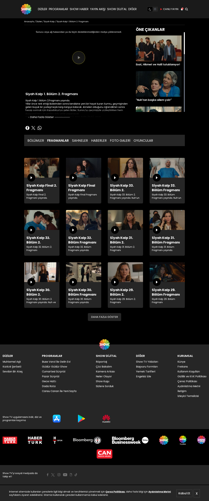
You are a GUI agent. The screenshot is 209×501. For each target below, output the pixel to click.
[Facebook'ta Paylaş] (27, 128)
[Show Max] (201, 440)
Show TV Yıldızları (147, 362)
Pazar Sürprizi (50, 376)
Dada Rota (49, 386)
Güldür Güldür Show (54, 366)
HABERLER (99, 140)
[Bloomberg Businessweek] (130, 440)
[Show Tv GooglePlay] (81, 419)
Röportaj (101, 362)
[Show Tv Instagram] (58, 474)
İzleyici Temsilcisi (188, 396)
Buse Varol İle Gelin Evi (56, 362)
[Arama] (186, 9)
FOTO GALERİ (120, 140)
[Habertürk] (10, 440)
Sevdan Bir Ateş (13, 371)
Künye (181, 362)
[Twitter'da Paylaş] (33, 128)
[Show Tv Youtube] (65, 474)
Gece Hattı (49, 381)
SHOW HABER (79, 9)
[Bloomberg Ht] (87, 440)
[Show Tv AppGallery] (106, 419)
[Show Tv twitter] (53, 474)
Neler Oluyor (104, 376)
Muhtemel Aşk (12, 362)
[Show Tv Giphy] (71, 474)
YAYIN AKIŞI (97, 9)
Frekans (182, 366)
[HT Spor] (57, 440)
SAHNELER (80, 140)
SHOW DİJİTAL (117, 9)
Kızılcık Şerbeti (12, 366)
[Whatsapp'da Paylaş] (39, 128)
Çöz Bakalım (104, 366)
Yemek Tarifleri (145, 371)
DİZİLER (42, 9)
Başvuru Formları (147, 366)
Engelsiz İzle (143, 376)
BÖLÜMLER (35, 140)
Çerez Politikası (115, 491)
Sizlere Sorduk (105, 386)
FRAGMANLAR (58, 140)
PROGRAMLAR (58, 9)
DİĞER (132, 9)
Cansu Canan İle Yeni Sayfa (59, 391)
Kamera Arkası (105, 371)
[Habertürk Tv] (35, 440)
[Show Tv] (26, 9)
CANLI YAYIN (170, 9)
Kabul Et (184, 493)
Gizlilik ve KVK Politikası (191, 376)
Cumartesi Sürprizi (53, 371)
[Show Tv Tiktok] (76, 474)
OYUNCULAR (143, 140)
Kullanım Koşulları (188, 371)
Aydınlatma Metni (159, 491)
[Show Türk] (182, 440)
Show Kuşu (102, 381)
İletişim (181, 391)
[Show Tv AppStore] (56, 419)
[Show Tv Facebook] (47, 474)
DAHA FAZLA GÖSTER (104, 317)
